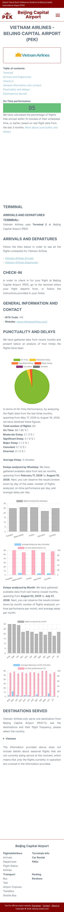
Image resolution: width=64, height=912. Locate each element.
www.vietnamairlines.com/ (32, 321)
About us (55, 905)
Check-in (8, 81)
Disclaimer (36, 905)
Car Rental (38, 857)
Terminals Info (40, 853)
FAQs (35, 861)
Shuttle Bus (9, 895)
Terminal (8, 72)
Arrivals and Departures (17, 76)
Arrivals (7, 857)
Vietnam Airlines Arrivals (19, 258)
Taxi (5, 882)
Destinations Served (15, 93)
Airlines (7, 870)
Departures (9, 861)
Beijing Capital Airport (33, 14)
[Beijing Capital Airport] (7, 15)
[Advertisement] (32, 169)
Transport (9, 874)
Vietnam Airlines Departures (21, 262)
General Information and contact (22, 85)
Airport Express (12, 886)
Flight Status (10, 865)
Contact (46, 905)
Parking (36, 874)
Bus (5, 878)
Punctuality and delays (16, 89)
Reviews (37, 878)
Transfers (8, 891)
